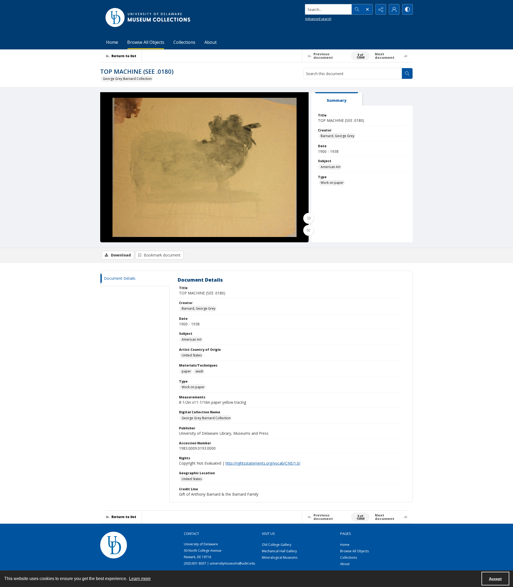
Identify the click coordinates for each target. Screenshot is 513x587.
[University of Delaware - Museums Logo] (148, 17)
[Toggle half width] (308, 230)
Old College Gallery (276, 544)
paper (186, 371)
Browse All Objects (145, 42)
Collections (184, 42)
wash (199, 371)
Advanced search (318, 19)
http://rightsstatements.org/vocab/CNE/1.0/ (263, 463)
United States (192, 355)
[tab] (336, 99)
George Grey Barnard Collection (127, 78)
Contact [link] (191, 533)
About (210, 42)
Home (112, 42)
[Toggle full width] (308, 218)
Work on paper (332, 182)
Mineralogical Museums (279, 557)
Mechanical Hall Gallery (279, 551)
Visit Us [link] (268, 533)
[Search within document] (407, 73)
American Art (330, 167)
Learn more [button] (140, 578)
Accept (495, 579)
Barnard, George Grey (337, 136)
